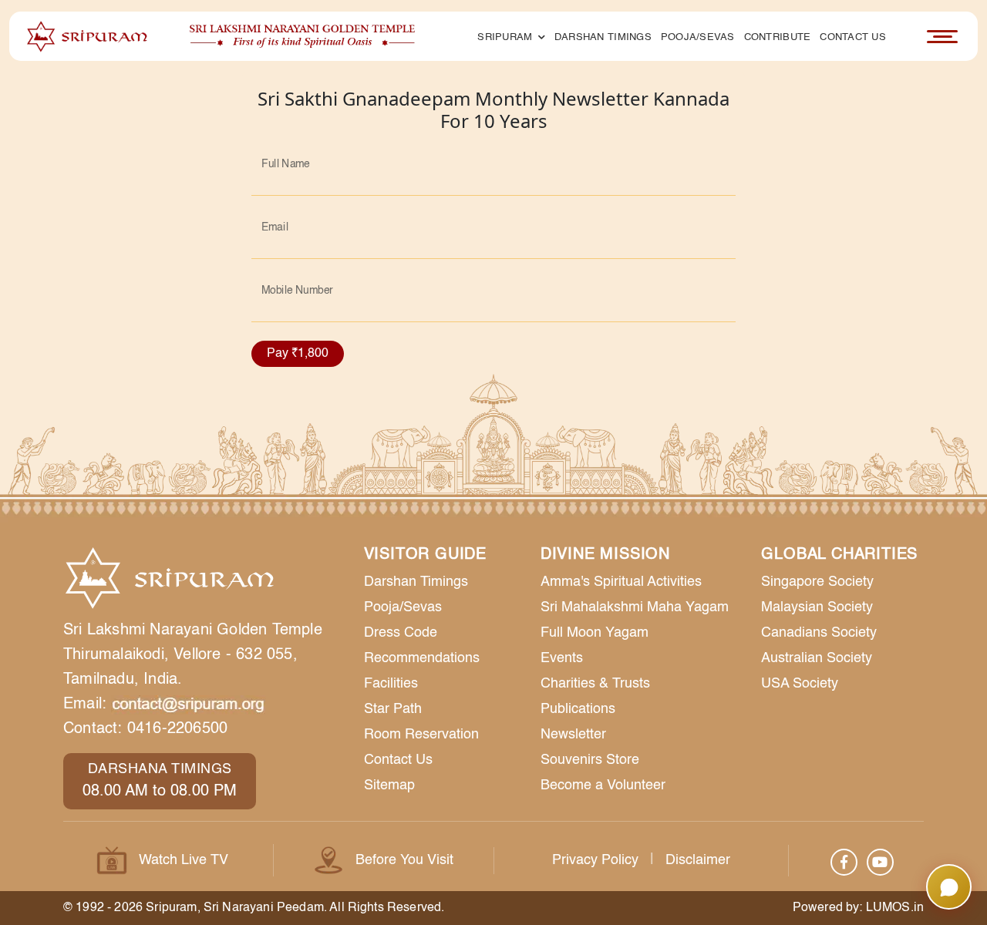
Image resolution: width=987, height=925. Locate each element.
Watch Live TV (183, 860)
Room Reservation (421, 735)
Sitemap (389, 785)
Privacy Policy (595, 860)
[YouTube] (880, 862)
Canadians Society (819, 633)
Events (562, 658)
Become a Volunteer (603, 785)
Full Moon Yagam (594, 633)
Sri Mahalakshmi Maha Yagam (635, 607)
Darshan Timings (603, 37)
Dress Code (400, 633)
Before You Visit (404, 860)
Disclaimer (697, 860)
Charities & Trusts (595, 684)
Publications (578, 709)
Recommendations (422, 658)
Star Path (393, 709)
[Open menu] (942, 36)
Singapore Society (817, 582)
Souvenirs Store (590, 760)
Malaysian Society (817, 607)
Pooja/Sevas (698, 37)
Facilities (391, 684)
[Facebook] (843, 862)
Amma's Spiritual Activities (621, 582)
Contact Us (853, 37)
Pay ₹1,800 (297, 354)
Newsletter (573, 735)
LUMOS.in (895, 908)
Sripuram (506, 37)
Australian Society (816, 658)
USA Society (799, 684)
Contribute (777, 37)
